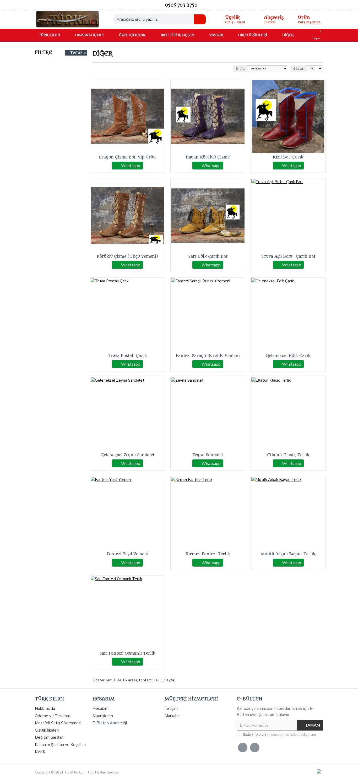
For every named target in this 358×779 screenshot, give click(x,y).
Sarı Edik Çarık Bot (207, 256)
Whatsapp (130, 165)
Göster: (298, 69)
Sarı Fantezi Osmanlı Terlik (127, 653)
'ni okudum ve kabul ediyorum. (280, 734)
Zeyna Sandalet (207, 455)
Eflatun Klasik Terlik (288, 455)
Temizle (78, 53)
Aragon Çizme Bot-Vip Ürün (127, 157)
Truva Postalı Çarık (127, 356)
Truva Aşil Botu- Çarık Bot (288, 256)
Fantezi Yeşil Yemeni (127, 554)
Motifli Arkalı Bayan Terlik (288, 554)
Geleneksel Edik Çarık (288, 356)
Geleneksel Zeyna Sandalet (127, 455)
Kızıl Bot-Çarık (288, 157)
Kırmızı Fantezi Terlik (208, 554)
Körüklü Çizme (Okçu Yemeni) (127, 256)
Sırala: (240, 69)
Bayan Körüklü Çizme (208, 157)
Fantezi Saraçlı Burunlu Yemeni (208, 356)
